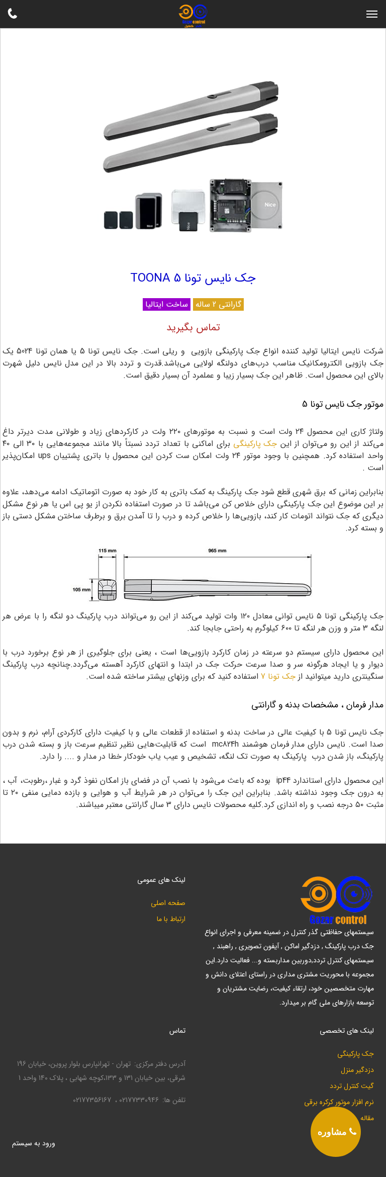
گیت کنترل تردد (352, 1086)
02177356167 (92, 1100)
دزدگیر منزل (357, 1070)
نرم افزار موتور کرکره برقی (339, 1102)
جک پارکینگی (355, 1054)
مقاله (367, 1118)
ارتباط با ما (171, 919)
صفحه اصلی (168, 903)
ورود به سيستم (33, 1143)
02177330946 (139, 1100)
